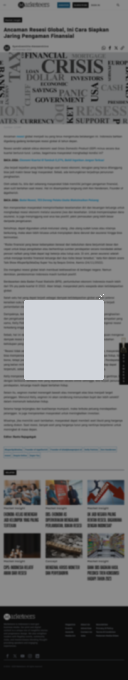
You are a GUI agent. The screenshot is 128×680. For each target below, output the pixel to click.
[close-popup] (101, 296)
